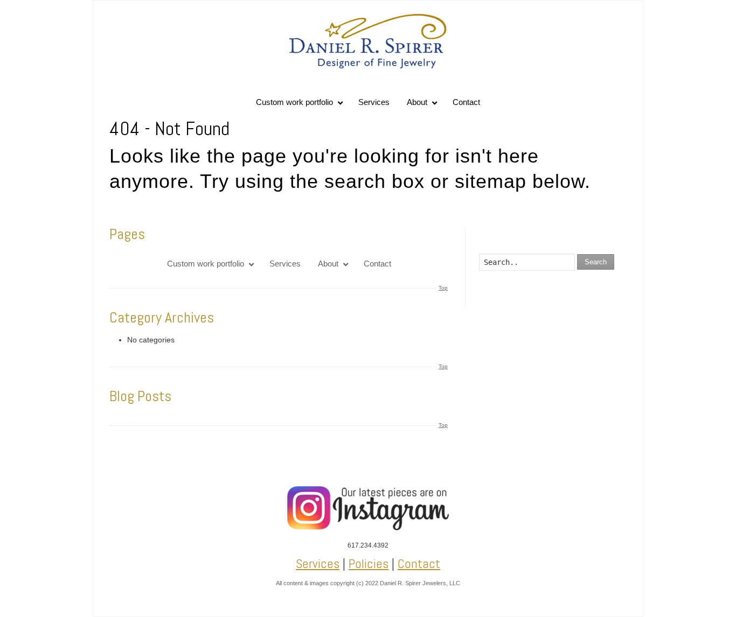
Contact (419, 563)
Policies (368, 563)
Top (443, 288)
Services (317, 563)
